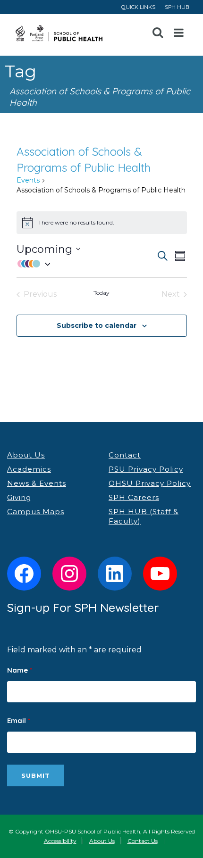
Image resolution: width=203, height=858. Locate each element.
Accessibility (60, 840)
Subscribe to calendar (96, 325)
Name (19, 670)
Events (28, 180)
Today (101, 292)
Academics (29, 469)
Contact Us (142, 840)
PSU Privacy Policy (146, 469)
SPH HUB (177, 6)
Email (18, 720)
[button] (86, 263)
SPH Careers (134, 497)
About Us (26, 454)
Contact (125, 454)
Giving (19, 497)
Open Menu (178, 33)
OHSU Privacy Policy (150, 483)
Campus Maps (35, 511)
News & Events (36, 483)
